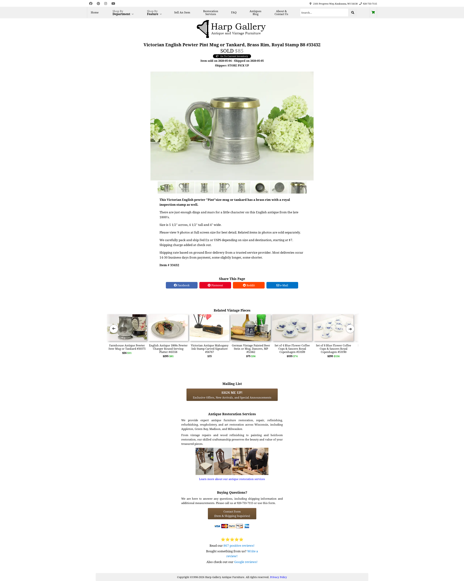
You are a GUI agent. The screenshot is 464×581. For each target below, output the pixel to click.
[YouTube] (113, 3)
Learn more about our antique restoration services (232, 479)
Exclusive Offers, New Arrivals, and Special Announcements (232, 394)
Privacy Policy (278, 577)
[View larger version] (232, 125)
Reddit (250, 285)
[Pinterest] (98, 3)
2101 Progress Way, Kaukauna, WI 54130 (335, 3)
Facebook (183, 285)
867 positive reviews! (238, 545)
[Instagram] (105, 3)
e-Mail (283, 285)
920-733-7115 (370, 3)
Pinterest (217, 285)
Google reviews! (246, 562)
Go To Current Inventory (234, 56)
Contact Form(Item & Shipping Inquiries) (232, 514)
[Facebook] (91, 3)
